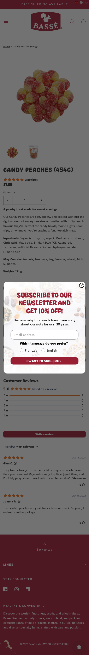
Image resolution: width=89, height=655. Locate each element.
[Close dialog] (81, 285)
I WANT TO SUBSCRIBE (44, 361)
